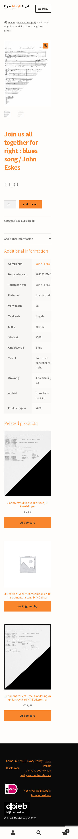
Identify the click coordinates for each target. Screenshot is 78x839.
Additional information (18, 239)
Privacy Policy (33, 761)
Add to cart (30, 204)
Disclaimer (12, 768)
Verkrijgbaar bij (27, 606)
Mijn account (13, 833)
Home (11, 22)
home (9, 761)
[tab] (27, 239)
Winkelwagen (60, 829)
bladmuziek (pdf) (26, 22)
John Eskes (43, 263)
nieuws (19, 761)
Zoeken (39, 833)
